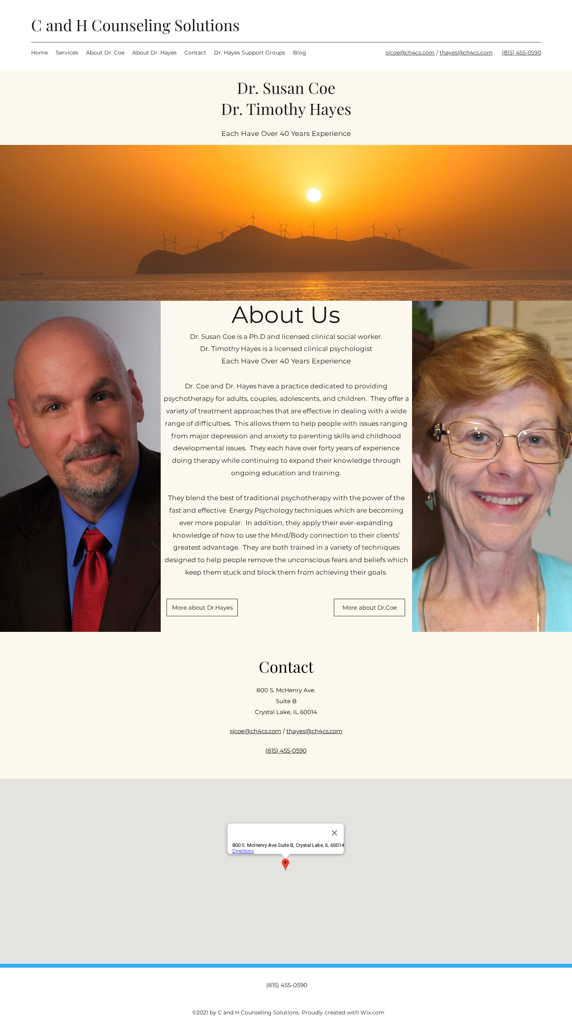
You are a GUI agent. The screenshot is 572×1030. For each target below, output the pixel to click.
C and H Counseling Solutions (135, 24)
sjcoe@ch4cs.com (410, 52)
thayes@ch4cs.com (466, 52)
